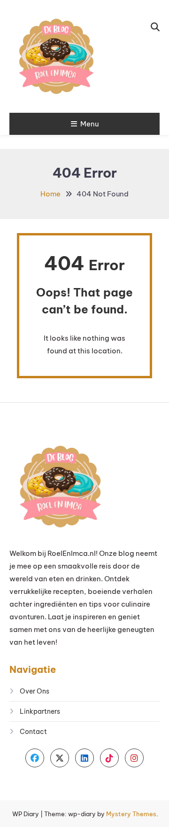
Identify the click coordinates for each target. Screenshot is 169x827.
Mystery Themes (131, 814)
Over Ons (34, 691)
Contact (33, 731)
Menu (89, 123)
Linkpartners (40, 711)
